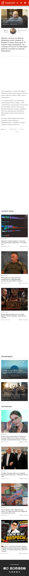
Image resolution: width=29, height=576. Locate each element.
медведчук (13, 129)
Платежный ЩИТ (24, 553)
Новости (18, 3)
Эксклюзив (14, 24)
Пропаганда (5, 312)
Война (3, 507)
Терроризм (4, 238)
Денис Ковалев (6, 377)
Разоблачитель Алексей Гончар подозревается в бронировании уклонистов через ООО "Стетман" (11, 279)
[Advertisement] (14, 73)
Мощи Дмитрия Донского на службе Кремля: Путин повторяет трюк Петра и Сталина (13, 316)
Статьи (26, 3)
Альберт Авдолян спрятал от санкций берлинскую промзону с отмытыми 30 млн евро (14, 474)
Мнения (22, 3)
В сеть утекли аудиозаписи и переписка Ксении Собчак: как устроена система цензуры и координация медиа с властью (14, 438)
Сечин (17, 132)
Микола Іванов (24, 246)
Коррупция (4, 275)
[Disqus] (14, 188)
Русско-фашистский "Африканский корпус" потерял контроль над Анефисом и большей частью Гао (14, 511)
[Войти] (19, 572)
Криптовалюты (5, 544)
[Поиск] (10, 572)
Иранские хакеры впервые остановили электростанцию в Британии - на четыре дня (14, 242)
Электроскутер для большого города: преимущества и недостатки (13, 395)
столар (21, 129)
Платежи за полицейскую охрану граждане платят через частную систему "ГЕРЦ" (14, 372)
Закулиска (6, 24)
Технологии (5, 398)
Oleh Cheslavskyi (24, 283)
